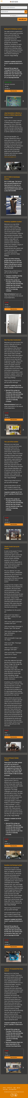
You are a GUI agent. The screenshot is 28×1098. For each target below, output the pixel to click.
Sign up (18, 1087)
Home (4, 1087)
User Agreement (12, 1089)
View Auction (13, 91)
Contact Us (9, 1087)
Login (14, 1087)
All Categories (13, 15)
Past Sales (5, 1089)
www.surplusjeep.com (10, 157)
